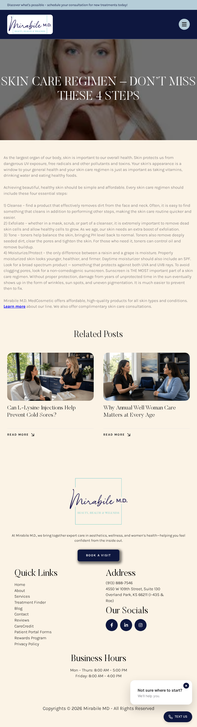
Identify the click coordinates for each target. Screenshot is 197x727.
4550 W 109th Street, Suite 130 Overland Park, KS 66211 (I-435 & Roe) (135, 594)
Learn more (14, 306)
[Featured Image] (50, 377)
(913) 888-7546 (119, 582)
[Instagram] (141, 625)
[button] (20, 434)
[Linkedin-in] (126, 625)
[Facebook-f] (112, 625)
